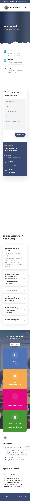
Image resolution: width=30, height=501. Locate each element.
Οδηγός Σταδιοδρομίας (21, 1)
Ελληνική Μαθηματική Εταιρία (13, 480)
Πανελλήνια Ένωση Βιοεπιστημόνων (15, 488)
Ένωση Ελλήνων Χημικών (11, 478)
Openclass (6, 1)
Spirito (25, 498)
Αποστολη (20, 134)
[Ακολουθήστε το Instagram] (7, 496)
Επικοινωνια (15, 344)
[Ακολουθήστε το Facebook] (4, 496)
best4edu (12, 1)
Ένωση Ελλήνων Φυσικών (11, 482)
